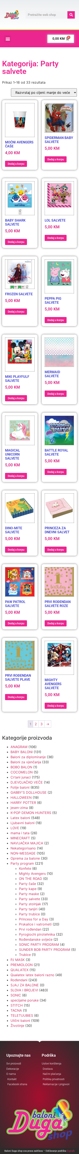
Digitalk (71, 1151)
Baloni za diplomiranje (28, 757)
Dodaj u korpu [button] (16, 163)
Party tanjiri (28, 909)
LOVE (15, 828)
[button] (7, 38)
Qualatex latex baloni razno (32, 975)
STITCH (17, 1005)
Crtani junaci (21, 777)
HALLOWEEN (21, 797)
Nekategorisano (23, 848)
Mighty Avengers (32, 873)
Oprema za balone (25, 858)
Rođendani (19, 980)
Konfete (25, 868)
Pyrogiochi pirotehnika (37, 934)
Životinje (17, 1025)
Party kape (27, 889)
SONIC (16, 995)
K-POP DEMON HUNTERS (31, 813)
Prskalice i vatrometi (35, 924)
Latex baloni (20, 818)
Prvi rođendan (30, 929)
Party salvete (29, 899)
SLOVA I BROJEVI (24, 990)
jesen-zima (19, 808)
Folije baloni (20, 787)
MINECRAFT (20, 838)
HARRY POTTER (23, 802)
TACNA (16, 1010)
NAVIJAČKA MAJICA (27, 843)
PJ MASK (18, 960)
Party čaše (27, 884)
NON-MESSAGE (23, 853)
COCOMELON (22, 772)
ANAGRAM (19, 747)
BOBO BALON (21, 767)
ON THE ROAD (30, 878)
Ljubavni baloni (23, 823)
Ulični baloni (20, 1020)
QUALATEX (19, 970)
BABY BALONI (22, 752)
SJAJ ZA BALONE (25, 985)
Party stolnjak (30, 904)
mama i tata (20, 833)
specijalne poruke (25, 1000)
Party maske (29, 894)
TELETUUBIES (22, 1015)
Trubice (25, 955)
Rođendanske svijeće (35, 939)
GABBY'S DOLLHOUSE (29, 792)
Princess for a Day (33, 919)
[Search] (71, 15)
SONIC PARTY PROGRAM (39, 944)
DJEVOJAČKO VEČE (27, 782)
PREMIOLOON (22, 965)
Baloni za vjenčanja (26, 762)
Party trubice (29, 914)
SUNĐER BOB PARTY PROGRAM (44, 949)
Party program (22, 863)
